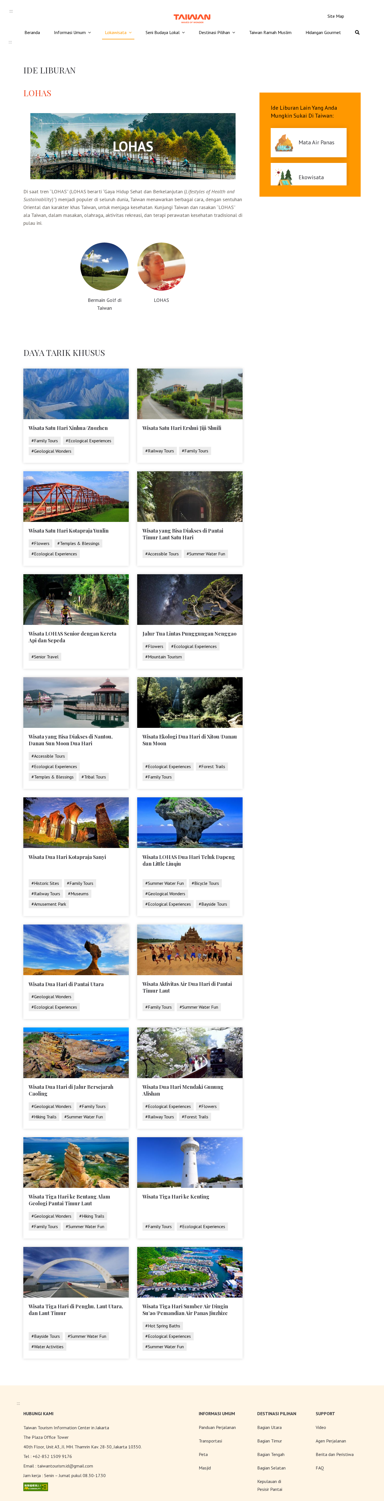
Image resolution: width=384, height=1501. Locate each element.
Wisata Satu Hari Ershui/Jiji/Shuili (182, 428)
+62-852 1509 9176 (52, 1456)
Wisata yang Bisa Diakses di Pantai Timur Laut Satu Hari (183, 534)
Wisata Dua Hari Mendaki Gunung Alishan (183, 1090)
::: (11, 10)
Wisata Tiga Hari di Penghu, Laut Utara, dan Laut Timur (76, 1309)
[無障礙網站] (35, 1486)
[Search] (357, 32)
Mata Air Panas (317, 142)
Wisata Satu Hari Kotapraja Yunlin (69, 530)
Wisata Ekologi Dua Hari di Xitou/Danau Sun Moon (190, 740)
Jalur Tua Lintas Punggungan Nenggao (189, 633)
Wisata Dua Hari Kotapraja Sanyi (67, 857)
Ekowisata (311, 177)
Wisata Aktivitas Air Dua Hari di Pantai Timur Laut (187, 987)
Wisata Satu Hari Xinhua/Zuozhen (68, 428)
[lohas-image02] (161, 245)
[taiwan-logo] (192, 13)
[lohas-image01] (104, 245)
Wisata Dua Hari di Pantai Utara (66, 984)
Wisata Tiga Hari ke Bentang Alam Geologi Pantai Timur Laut (69, 1200)
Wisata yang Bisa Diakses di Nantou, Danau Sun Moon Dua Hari (71, 740)
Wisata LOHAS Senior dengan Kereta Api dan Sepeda (72, 637)
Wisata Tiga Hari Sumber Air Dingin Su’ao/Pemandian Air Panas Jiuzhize (185, 1309)
